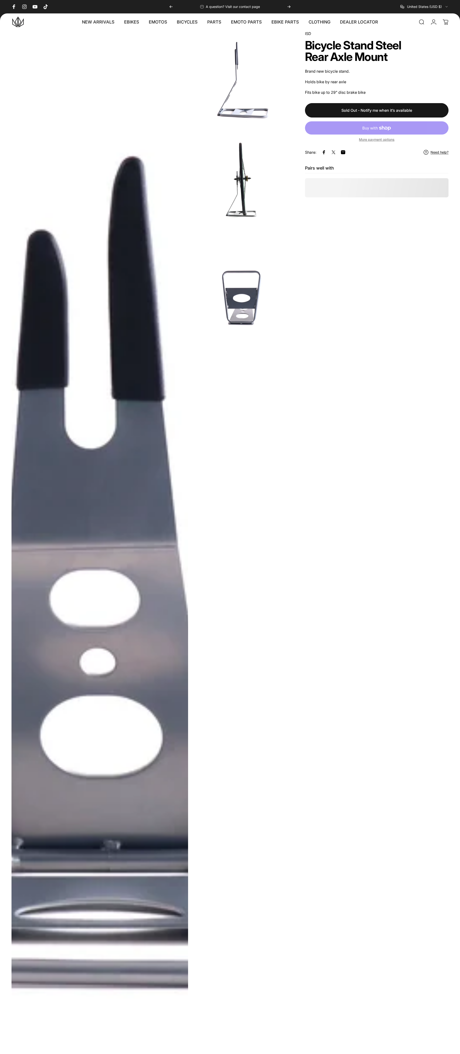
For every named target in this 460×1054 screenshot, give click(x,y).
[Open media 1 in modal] (100, 540)
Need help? (439, 152)
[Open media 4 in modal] (241, 283)
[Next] (289, 6)
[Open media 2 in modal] (241, 79)
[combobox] (424, 6)
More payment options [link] (376, 139)
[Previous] (171, 6)
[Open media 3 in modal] (241, 181)
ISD (308, 33)
